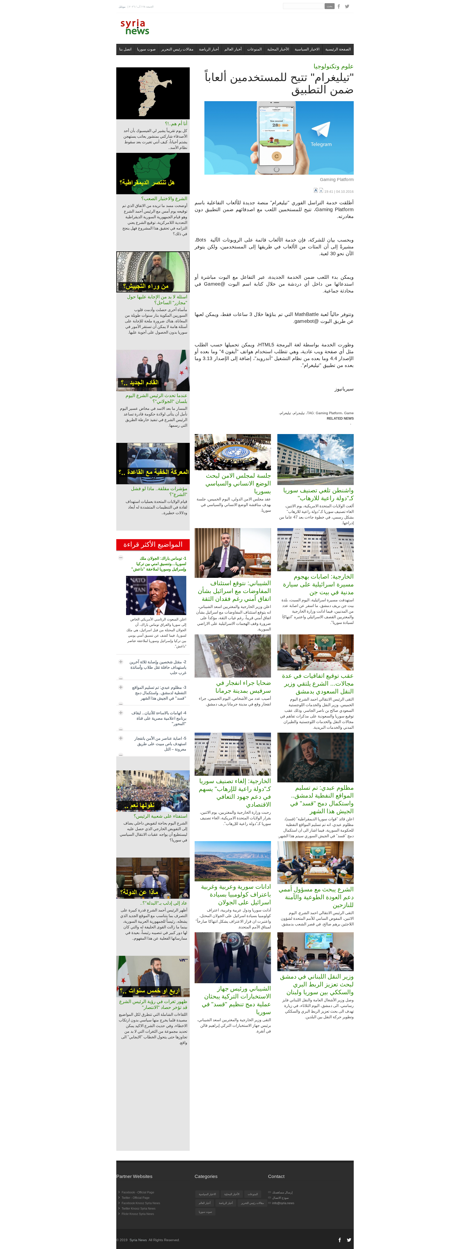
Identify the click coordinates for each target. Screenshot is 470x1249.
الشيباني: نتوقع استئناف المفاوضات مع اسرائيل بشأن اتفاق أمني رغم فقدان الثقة (234, 591)
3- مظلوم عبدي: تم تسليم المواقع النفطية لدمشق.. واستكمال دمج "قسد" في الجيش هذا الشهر (159, 692)
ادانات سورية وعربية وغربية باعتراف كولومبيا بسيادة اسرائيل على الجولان (236, 894)
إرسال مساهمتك (282, 1192)
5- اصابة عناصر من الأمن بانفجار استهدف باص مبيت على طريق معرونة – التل (160, 743)
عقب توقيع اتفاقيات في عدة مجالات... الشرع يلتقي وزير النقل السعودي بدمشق (318, 683)
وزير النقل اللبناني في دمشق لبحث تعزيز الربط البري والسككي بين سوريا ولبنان (317, 984)
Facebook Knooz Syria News (141, 1203)
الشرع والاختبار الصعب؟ (164, 198)
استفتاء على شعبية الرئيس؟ (160, 816)
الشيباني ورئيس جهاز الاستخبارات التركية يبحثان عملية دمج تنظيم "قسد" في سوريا (236, 1000)
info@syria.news (283, 1203)
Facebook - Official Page (138, 1192)
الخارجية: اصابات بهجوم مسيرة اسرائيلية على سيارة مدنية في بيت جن (318, 584)
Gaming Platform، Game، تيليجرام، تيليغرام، (316, 413)
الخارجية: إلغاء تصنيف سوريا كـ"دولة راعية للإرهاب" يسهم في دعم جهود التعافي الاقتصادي (235, 792)
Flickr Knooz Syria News (138, 1214)
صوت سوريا (146, 49)
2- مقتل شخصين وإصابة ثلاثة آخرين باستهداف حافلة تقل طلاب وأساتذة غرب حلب (157, 667)
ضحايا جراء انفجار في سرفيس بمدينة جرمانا (243, 686)
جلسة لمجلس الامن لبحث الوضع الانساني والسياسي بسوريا (238, 483)
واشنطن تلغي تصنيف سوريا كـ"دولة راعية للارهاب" (318, 494)
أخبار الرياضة (209, 49)
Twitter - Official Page (136, 1198)
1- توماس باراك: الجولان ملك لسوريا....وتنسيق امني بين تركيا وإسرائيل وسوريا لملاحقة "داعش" (158, 563)
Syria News (138, 1240)
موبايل (122, 6)
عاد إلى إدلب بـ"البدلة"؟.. (163, 903)
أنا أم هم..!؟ (176, 123)
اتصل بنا (125, 49)
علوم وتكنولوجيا (334, 66)
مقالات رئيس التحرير (177, 49)
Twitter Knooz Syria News (138, 1208)
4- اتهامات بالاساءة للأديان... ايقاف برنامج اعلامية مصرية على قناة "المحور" (158, 718)
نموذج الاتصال (280, 1198)
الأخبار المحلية (278, 49)
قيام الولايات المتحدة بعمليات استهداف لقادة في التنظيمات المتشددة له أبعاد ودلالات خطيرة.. (156, 507)
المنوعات (254, 49)
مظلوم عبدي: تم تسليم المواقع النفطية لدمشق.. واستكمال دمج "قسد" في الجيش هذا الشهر (322, 799)
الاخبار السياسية (307, 49)
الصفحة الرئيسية (338, 49)
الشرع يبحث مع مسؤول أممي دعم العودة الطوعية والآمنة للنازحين (316, 897)
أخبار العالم (233, 49)
